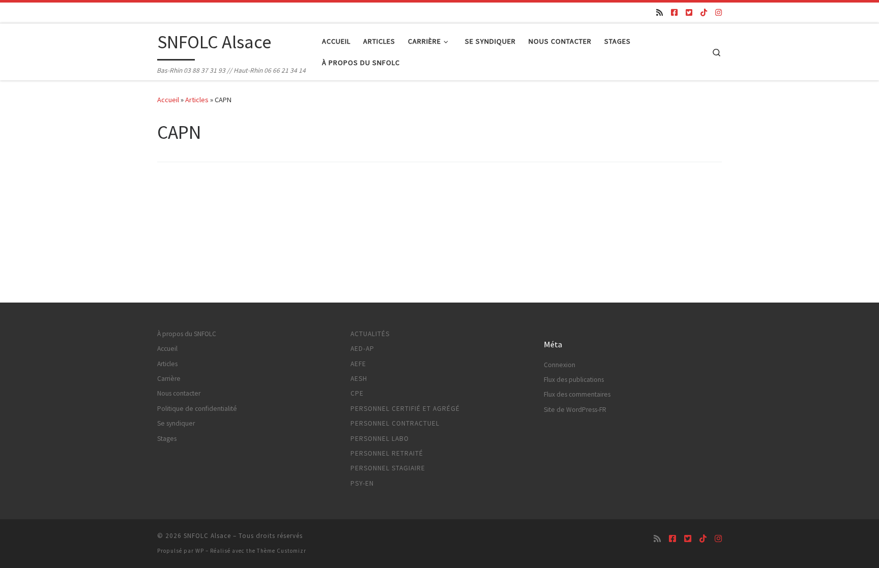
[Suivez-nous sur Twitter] (689, 12)
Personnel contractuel (395, 423)
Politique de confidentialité (197, 408)
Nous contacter (178, 393)
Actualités (370, 334)
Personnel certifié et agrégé (405, 408)
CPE (357, 393)
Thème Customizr (281, 550)
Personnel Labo (379, 438)
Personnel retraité (386, 453)
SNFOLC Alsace (207, 535)
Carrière (169, 378)
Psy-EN (362, 483)
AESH (358, 378)
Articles (197, 99)
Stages (167, 438)
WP (199, 550)
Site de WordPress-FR (575, 409)
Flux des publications (574, 379)
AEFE (358, 364)
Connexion (559, 365)
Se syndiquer (176, 423)
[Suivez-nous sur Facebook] (674, 12)
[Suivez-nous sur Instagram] (718, 12)
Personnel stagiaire (387, 468)
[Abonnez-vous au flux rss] (659, 12)
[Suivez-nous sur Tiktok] (703, 12)
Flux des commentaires (577, 394)
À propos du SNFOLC (186, 334)
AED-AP (362, 348)
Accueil (168, 99)
